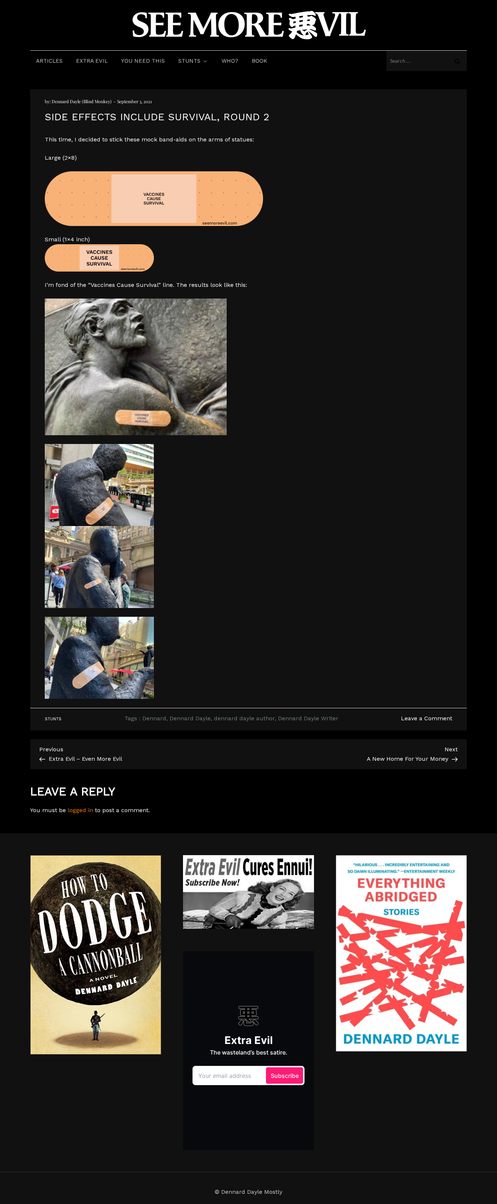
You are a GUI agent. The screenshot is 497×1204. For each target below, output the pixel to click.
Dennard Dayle (190, 718)
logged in (80, 810)
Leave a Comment (426, 718)
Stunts (189, 61)
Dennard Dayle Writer (308, 718)
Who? (230, 61)
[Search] (457, 61)
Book (259, 61)
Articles (49, 61)
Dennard (154, 718)
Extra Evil (92, 61)
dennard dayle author (244, 718)
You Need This (143, 61)
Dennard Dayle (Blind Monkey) (82, 101)
